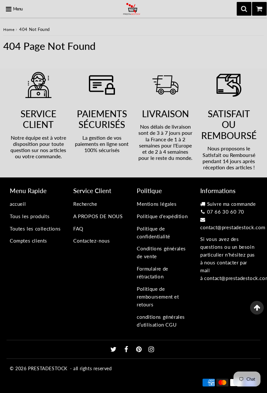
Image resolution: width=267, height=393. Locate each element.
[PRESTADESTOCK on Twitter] (114, 350)
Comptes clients (28, 241)
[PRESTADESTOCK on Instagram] (151, 350)
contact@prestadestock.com (232, 227)
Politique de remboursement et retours (158, 296)
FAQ (78, 229)
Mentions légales (157, 204)
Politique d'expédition (162, 216)
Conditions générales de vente (161, 252)
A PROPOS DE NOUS (98, 216)
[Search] (244, 9)
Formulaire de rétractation (152, 272)
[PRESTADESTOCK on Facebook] (127, 350)
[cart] (259, 9)
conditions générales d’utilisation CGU (161, 321)
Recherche (85, 204)
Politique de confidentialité (153, 232)
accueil (18, 204)
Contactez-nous (91, 241)
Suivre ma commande (231, 204)
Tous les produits (29, 216)
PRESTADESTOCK (47, 368)
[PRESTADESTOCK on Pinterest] (139, 350)
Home (8, 29)
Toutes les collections (35, 229)
